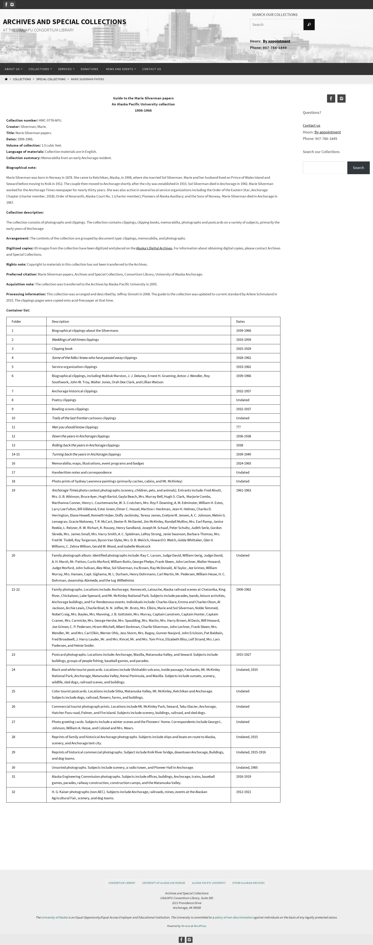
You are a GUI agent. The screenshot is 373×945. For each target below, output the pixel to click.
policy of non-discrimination (234, 917)
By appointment (276, 41)
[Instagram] (12, 4)
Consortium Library (122, 882)
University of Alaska (54, 917)
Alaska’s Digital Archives (154, 248)
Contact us (311, 125)
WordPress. (199, 926)
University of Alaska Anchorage (163, 882)
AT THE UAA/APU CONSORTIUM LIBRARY (38, 30)
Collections (22, 79)
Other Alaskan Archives (248, 882)
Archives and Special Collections (64, 21)
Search (358, 167)
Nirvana (185, 926)
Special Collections (50, 79)
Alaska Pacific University (209, 882)
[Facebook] (6, 4)
